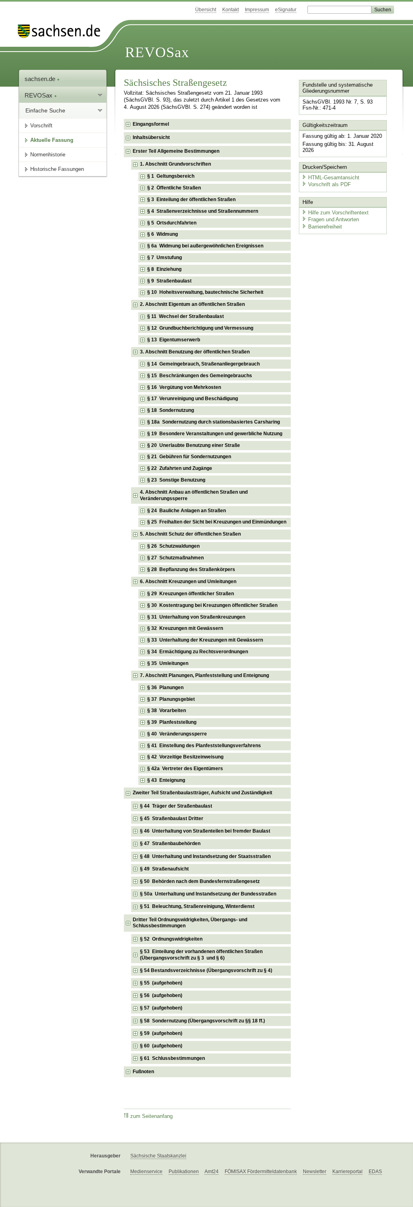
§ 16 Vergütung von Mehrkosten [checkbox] (184, 387)
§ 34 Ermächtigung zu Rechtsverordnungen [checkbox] (197, 651)
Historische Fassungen (57, 169)
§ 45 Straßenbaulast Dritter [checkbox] (171, 818)
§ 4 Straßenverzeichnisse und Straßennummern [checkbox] (202, 211)
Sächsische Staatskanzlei (158, 1156)
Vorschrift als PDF (329, 184)
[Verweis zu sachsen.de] (62, 31)
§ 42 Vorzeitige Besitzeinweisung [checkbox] (185, 757)
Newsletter (314, 1171)
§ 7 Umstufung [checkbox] (164, 257)
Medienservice (146, 1171)
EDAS (375, 1171)
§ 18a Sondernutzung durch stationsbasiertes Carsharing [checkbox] (213, 422)
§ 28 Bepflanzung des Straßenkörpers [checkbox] (191, 569)
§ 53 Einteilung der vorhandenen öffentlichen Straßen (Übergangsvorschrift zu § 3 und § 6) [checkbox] (201, 955)
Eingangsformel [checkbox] (151, 124)
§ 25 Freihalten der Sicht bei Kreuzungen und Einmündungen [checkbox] (216, 522)
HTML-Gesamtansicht (333, 178)
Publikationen (184, 1171)
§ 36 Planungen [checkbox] (165, 687)
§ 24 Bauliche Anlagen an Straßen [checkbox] (186, 510)
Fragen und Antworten (333, 219)
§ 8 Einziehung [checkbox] (164, 269)
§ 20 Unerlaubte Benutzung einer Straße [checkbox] (193, 445)
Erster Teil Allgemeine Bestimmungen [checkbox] (176, 151)
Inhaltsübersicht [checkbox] (151, 137)
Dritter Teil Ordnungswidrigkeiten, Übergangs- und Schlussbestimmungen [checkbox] (190, 923)
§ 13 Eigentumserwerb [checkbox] (173, 340)
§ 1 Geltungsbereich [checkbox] (170, 176)
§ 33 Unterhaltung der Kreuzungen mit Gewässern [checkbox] (205, 640)
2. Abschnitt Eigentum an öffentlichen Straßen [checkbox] (192, 304)
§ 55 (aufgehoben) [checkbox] (161, 983)
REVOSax (157, 52)
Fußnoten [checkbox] (143, 1071)
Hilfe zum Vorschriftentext (338, 213)
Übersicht (205, 9)
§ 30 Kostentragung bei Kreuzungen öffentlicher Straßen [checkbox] (212, 605)
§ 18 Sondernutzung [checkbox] (170, 410)
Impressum (257, 9)
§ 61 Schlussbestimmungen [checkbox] (172, 1058)
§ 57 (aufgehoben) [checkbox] (161, 1008)
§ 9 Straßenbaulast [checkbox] (169, 281)
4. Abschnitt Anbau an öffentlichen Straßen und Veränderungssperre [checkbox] (194, 495)
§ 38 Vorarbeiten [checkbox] (166, 710)
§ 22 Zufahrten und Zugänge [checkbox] (179, 468)
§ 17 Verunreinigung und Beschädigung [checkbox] (192, 398)
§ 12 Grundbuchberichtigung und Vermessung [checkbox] (200, 328)
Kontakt (230, 9)
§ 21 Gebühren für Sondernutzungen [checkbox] (189, 456)
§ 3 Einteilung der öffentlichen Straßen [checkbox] (191, 199)
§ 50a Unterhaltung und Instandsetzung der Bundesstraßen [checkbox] (208, 894)
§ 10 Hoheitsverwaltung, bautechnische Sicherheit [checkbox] (205, 292)
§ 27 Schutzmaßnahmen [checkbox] (175, 558)
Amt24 (211, 1171)
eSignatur (285, 9)
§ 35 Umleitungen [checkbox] (167, 663)
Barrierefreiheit (325, 227)
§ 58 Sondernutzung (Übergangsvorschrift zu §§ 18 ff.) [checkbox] (202, 1021)
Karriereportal (347, 1171)
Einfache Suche (45, 110)
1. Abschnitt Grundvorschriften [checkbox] (175, 164)
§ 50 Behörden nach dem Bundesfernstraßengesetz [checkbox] (200, 881)
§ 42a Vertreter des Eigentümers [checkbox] (185, 768)
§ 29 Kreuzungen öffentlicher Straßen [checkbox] (190, 593)
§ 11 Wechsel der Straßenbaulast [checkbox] (185, 316)
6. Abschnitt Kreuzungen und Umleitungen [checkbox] (188, 581)
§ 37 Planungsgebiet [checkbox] (171, 699)
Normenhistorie (47, 155)
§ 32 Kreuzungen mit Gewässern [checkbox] (185, 628)
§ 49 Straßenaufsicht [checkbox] (164, 869)
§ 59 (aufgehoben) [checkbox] (161, 1033)
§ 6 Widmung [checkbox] (162, 234)
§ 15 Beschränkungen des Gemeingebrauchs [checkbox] (199, 375)
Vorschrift (41, 126)
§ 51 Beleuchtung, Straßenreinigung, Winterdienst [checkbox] (197, 906)
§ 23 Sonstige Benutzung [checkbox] (176, 480)
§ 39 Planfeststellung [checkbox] (171, 722)
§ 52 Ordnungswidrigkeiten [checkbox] (171, 939)
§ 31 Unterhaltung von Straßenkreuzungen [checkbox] (196, 617)
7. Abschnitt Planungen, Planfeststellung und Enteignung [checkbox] (204, 675)
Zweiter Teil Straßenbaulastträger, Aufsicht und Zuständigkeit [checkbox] (202, 793)
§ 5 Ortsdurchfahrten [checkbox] (171, 223)
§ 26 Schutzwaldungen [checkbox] (173, 546)
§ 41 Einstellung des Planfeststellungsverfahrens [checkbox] (204, 745)
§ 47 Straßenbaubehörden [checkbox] (170, 843)
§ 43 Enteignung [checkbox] (166, 780)
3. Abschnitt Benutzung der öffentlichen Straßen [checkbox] (195, 352)
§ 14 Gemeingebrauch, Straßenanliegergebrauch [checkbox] (203, 364)
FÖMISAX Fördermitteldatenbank (261, 1171)
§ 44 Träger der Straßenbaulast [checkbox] (176, 806)
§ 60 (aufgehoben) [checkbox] (161, 1046)
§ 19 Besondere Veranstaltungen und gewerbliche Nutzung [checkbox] (214, 433)
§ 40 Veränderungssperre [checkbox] (177, 734)
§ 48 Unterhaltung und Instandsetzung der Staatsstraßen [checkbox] (205, 856)
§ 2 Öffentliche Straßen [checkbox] (174, 188)
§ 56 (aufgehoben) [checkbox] (161, 995)
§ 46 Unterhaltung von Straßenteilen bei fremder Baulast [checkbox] (205, 831)
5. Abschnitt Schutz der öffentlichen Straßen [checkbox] (190, 534)
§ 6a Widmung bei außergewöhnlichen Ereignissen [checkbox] (205, 246)
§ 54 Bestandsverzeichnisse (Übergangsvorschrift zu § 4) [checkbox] (206, 970)
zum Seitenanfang (151, 1116)
